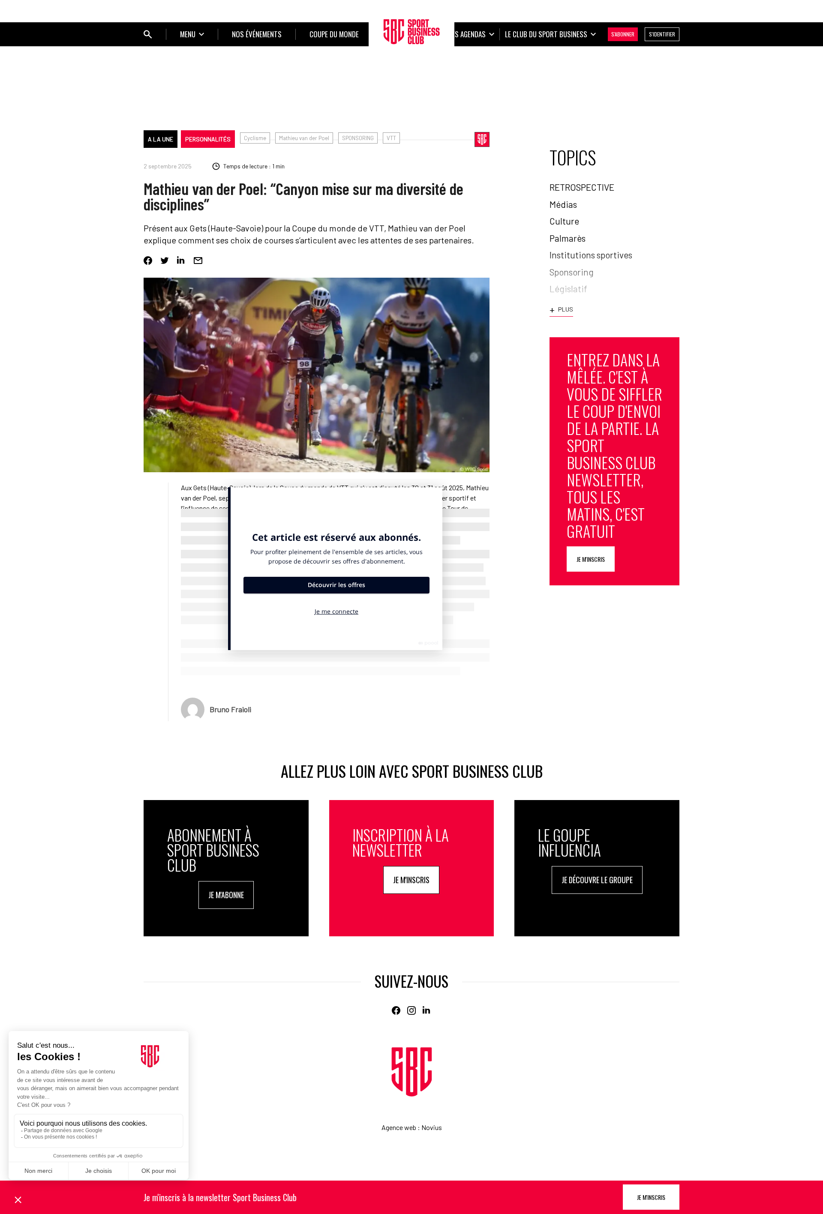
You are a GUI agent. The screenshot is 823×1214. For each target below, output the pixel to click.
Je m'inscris (591, 559)
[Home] (411, 1072)
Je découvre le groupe (597, 879)
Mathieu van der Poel (304, 138)
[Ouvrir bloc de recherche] (148, 34)
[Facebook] (148, 260)
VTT (391, 138)
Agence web (398, 1127)
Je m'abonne (226, 894)
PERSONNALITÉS (208, 139)
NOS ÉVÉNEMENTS (257, 34)
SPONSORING (358, 138)
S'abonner (622, 34)
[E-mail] (198, 260)
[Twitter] (164, 260)
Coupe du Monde (334, 34)
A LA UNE (160, 139)
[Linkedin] (181, 260)
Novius (431, 1127)
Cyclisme (255, 138)
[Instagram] (411, 1010)
